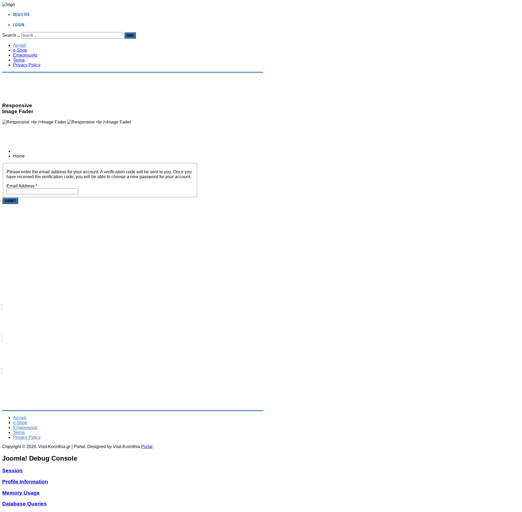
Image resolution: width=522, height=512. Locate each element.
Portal (147, 446)
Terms (19, 60)
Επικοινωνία (25, 55)
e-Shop (20, 50)
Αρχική (19, 45)
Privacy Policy (27, 65)
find (130, 35)
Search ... (11, 35)
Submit (10, 200)
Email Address (22, 186)
